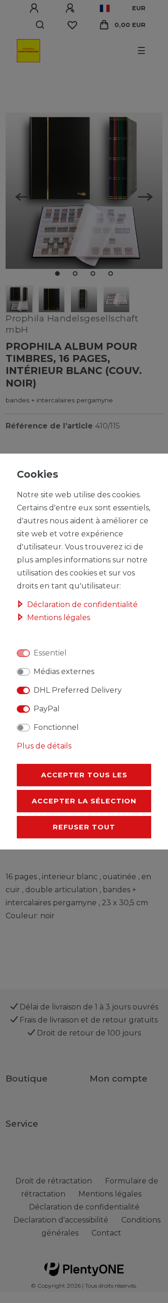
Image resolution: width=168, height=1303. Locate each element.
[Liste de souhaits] (72, 25)
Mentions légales (58, 617)
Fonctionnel (56, 727)
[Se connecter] (35, 8)
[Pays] (105, 8)
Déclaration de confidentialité (82, 604)
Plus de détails (44, 746)
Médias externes (64, 671)
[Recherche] (40, 25)
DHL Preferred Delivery (78, 690)
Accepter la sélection (84, 801)
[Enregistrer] (71, 8)
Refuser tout (84, 827)
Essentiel (50, 652)
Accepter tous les (84, 775)
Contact (106, 1233)
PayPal (47, 708)
